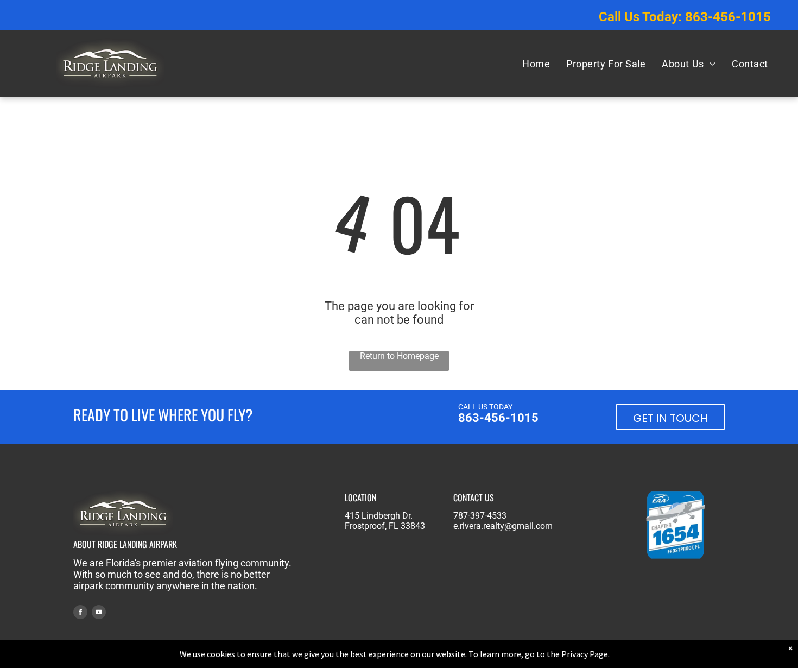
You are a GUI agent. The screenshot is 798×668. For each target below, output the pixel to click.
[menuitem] (536, 63)
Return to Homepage (399, 356)
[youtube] (99, 613)
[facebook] (80, 613)
